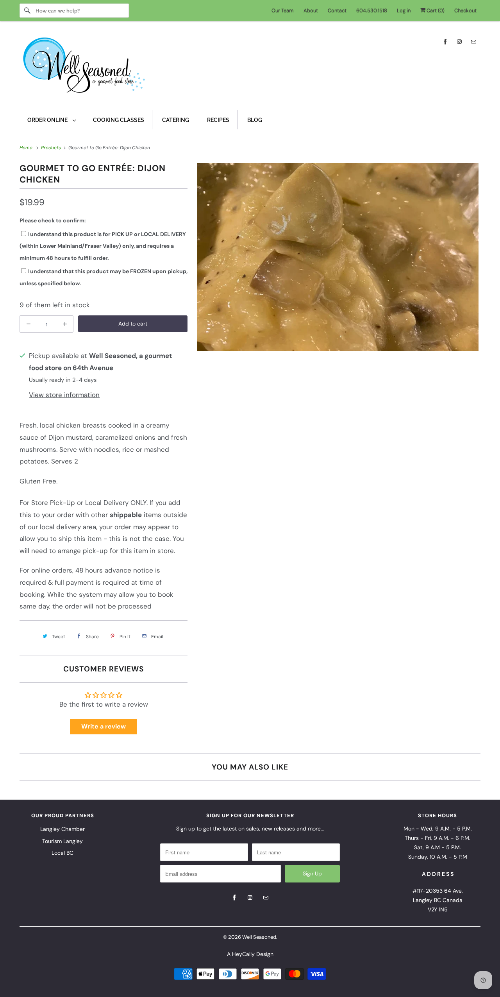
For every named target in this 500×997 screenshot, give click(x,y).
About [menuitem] (311, 10)
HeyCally (243, 954)
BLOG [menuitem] (254, 120)
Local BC (62, 852)
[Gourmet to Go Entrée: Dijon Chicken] (338, 257)
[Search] (27, 11)
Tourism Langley (62, 841)
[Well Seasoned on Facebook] (445, 41)
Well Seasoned (259, 937)
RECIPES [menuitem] (218, 120)
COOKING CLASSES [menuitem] (118, 120)
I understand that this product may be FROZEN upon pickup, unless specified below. (104, 277)
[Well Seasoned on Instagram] (459, 41)
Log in (404, 10)
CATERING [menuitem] (175, 120)
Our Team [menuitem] (282, 10)
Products (51, 148)
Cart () (435, 10)
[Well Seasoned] (250, 67)
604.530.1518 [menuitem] (371, 10)
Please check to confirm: (53, 220)
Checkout (465, 10)
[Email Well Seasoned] (473, 41)
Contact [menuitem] (337, 10)
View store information (64, 394)
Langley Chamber (62, 828)
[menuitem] (51, 119)
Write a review (103, 726)
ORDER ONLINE (48, 120)
